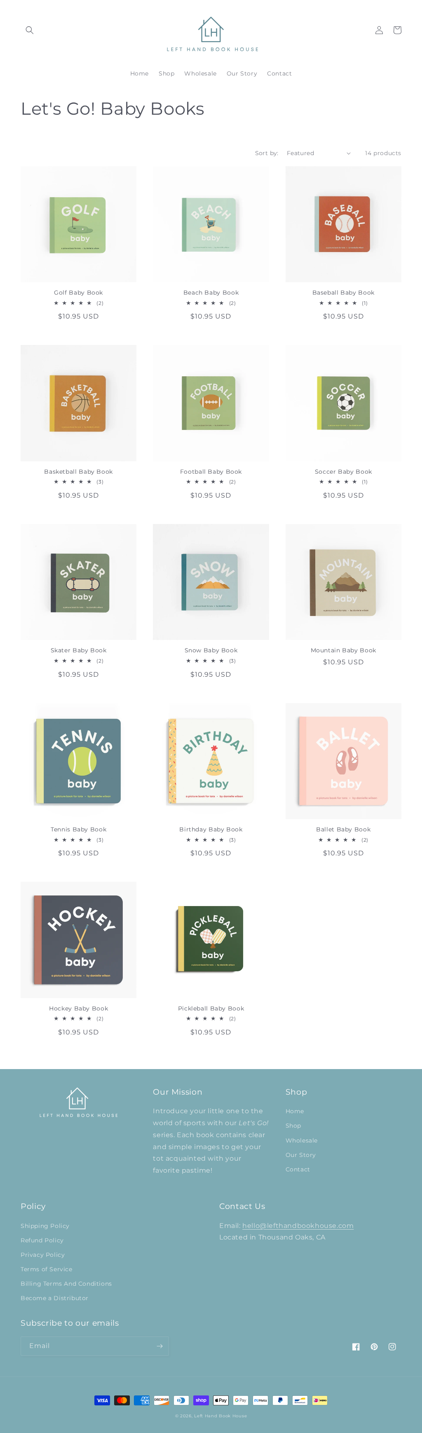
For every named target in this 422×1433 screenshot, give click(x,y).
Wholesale (302, 1140)
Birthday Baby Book (210, 829)
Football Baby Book (211, 471)
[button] (30, 30)
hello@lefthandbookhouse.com (298, 1226)
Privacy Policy (43, 1254)
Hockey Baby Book (78, 1008)
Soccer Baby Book (343, 471)
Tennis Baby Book (78, 829)
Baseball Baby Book (343, 292)
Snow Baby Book (211, 650)
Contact (298, 1169)
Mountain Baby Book (343, 650)
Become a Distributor (55, 1298)
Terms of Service (47, 1269)
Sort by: (267, 153)
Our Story (301, 1155)
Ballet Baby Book (343, 829)
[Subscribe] (159, 1346)
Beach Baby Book (211, 292)
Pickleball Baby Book (211, 1008)
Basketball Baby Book (78, 471)
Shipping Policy (45, 1226)
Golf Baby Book (78, 292)
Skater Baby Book (79, 650)
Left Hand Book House (220, 1416)
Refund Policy (42, 1240)
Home (295, 1111)
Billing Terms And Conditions (66, 1283)
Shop (293, 1125)
